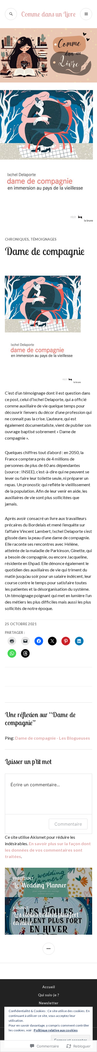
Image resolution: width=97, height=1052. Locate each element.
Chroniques (17, 239)
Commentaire (68, 824)
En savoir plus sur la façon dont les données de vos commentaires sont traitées (48, 850)
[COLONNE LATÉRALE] (49, 949)
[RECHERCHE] (11, 14)
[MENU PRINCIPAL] (86, 14)
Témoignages (43, 239)
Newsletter (48, 1003)
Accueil (48, 987)
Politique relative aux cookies (56, 1030)
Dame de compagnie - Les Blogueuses (52, 737)
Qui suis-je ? (48, 995)
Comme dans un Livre (48, 14)
